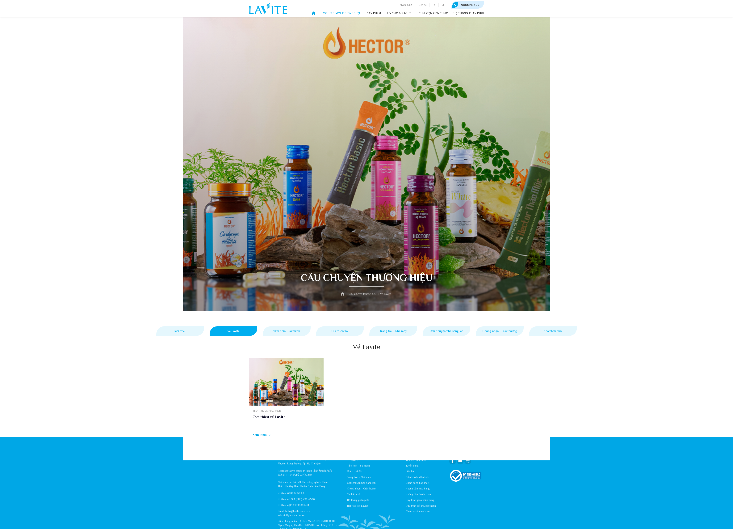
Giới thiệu (180, 331)
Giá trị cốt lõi (340, 331)
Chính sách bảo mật (417, 482)
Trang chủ (313, 13)
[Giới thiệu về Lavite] (286, 382)
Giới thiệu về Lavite (269, 417)
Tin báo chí (353, 494)
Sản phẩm (374, 13)
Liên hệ (422, 4)
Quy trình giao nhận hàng (420, 499)
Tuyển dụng (405, 4)
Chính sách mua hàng (418, 511)
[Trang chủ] (342, 294)
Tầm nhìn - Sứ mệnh (286, 331)
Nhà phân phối (552, 331)
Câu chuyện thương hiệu (342, 13)
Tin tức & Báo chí (400, 13)
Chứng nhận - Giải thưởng (499, 331)
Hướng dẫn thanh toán (418, 494)
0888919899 (470, 4)
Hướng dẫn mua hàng (418, 488)
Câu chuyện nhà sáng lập (446, 331)
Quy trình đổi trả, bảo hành (421, 505)
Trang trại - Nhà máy (393, 331)
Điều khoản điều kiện (417, 477)
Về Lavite (233, 331)
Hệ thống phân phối (469, 13)
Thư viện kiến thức (433, 13)
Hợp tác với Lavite (357, 505)
